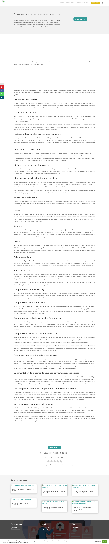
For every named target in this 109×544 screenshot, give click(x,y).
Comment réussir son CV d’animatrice (20, 504)
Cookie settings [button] (97, 541)
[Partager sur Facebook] (2, 90)
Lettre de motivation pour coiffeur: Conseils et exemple (54, 492)
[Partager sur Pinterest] (2, 87)
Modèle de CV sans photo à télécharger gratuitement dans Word (83, 509)
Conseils (61, 3)
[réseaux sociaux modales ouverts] (2, 97)
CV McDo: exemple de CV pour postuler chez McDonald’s (83, 492)
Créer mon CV (80, 19)
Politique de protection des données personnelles (54, 533)
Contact (14, 527)
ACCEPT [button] (104, 541)
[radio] (48, 461)
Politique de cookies (47, 531)
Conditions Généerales (48, 527)
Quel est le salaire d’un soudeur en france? (23, 490)
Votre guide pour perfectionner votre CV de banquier (53, 508)
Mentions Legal (46, 529)
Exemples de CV (70, 3)
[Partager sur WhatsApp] (2, 94)
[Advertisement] (54, 49)
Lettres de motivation (82, 3)
